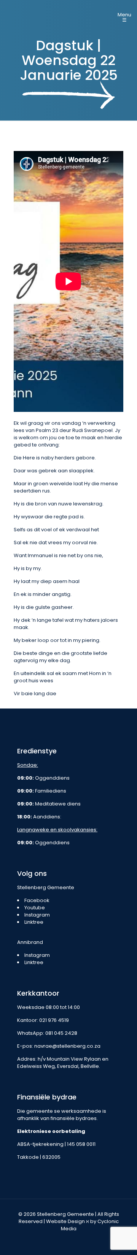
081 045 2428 (61, 1033)
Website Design (65, 1221)
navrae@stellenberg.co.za (67, 1046)
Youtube (34, 907)
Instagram (37, 914)
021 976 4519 (54, 1020)
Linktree (33, 922)
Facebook (36, 900)
